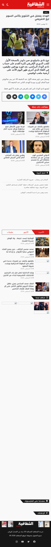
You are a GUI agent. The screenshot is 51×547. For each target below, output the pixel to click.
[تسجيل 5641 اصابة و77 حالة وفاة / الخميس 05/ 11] (41, 403)
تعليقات (10, 232)
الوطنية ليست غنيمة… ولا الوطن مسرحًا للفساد (20, 240)
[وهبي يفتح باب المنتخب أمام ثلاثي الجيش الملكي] (13, 146)
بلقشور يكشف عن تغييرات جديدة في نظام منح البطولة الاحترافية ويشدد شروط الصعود (38, 130)
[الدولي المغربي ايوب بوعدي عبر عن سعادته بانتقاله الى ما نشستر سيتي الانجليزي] (37, 146)
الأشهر (25, 232)
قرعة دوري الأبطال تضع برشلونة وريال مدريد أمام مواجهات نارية (14, 129)
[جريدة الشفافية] (36, 4)
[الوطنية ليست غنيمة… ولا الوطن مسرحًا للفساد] (42, 241)
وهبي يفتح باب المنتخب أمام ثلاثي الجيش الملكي (14, 156)
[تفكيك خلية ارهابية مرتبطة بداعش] (41, 306)
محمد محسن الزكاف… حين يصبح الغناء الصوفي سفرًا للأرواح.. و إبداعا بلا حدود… (18, 252)
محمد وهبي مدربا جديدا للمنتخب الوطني (34, 192)
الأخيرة (41, 232)
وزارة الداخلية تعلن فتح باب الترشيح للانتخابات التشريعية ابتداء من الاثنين (18, 274)
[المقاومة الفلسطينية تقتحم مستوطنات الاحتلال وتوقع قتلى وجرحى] (25, 306)
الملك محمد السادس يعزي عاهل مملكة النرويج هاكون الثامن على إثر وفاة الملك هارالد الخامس (19, 286)
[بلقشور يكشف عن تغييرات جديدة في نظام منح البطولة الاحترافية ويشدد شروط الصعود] (37, 118)
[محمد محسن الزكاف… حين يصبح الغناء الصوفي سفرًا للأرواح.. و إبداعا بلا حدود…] (42, 252)
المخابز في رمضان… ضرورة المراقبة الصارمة (32, 180)
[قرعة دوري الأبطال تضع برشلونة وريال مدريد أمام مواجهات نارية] (13, 118)
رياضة (46, 12)
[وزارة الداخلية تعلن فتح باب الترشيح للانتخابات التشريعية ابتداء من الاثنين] (42, 276)
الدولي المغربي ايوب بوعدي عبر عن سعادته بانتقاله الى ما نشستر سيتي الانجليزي (40, 159)
